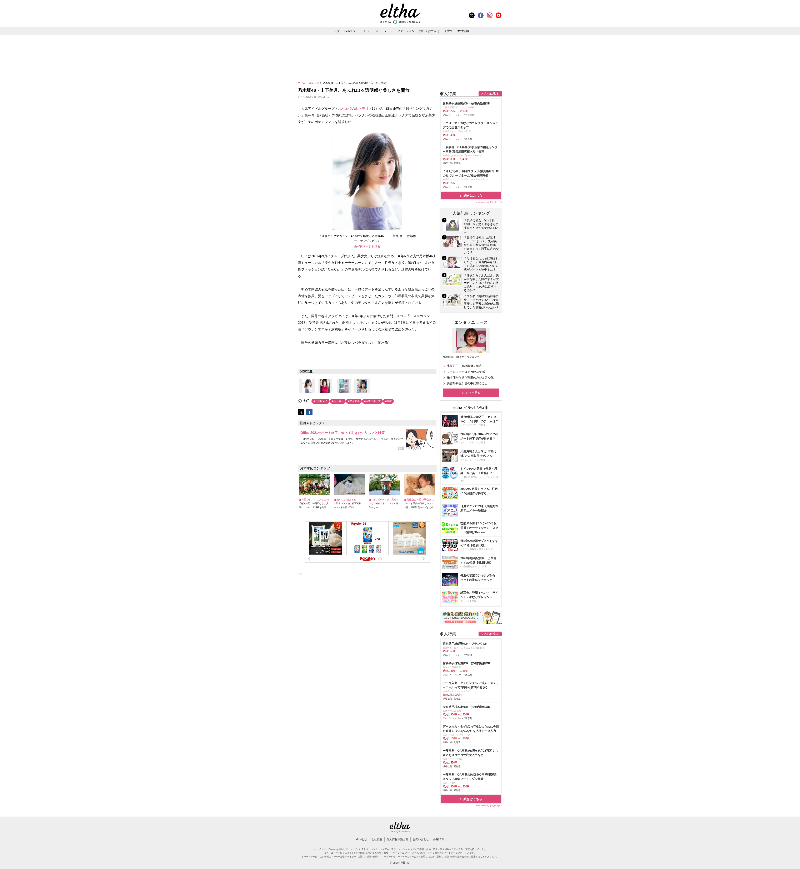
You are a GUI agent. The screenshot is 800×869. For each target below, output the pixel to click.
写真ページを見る (368, 246)
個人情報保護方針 (397, 839)
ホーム (302, 82)
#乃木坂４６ (321, 401)
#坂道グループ (372, 401)
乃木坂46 (345, 108)
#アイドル (354, 401)
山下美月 (361, 108)
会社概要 (376, 839)
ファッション (406, 31)
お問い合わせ (421, 839)
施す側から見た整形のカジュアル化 (470, 377)
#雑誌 (388, 401)
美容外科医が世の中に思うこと (467, 383)
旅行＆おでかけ (429, 31)
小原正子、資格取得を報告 (464, 365)
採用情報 (438, 839)
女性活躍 (463, 31)
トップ (335, 31)
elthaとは (361, 839)
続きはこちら (473, 195)
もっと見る (473, 392)
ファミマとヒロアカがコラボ (466, 371)
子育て (448, 31)
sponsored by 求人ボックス (489, 202)
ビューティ (371, 31)
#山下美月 (338, 401)
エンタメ (314, 82)
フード (388, 31)
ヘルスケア (351, 31)
